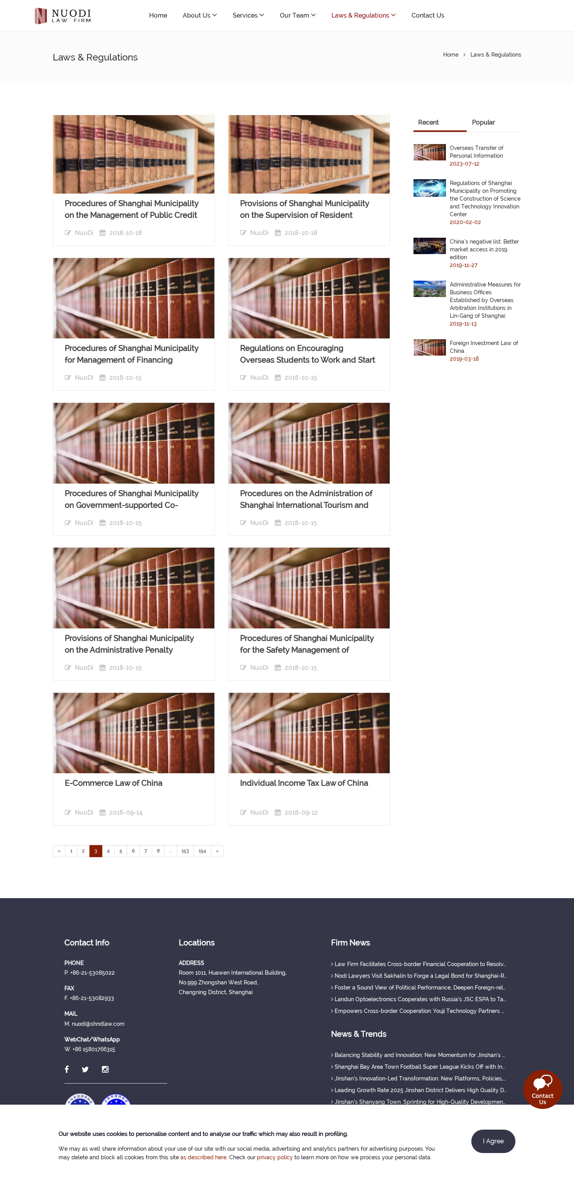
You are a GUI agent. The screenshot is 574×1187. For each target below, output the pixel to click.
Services (246, 15)
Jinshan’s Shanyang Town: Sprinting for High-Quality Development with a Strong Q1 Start (420, 1102)
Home (158, 15)
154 (202, 851)
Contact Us (428, 15)
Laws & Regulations (361, 15)
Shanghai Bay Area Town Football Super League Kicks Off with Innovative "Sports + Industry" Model (420, 1067)
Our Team (295, 15)
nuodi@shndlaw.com (509, 15)
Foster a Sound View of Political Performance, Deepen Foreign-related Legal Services (420, 987)
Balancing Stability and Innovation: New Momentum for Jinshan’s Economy (420, 1055)
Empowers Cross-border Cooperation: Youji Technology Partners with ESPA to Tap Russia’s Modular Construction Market (420, 1011)
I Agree (493, 1141)
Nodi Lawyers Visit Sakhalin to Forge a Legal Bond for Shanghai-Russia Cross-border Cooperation (420, 976)
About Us (197, 15)
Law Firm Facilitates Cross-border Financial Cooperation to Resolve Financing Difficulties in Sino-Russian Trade (420, 964)
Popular (483, 122)
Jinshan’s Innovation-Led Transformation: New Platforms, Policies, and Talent (420, 1078)
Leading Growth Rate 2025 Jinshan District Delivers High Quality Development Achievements (420, 1090)
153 (185, 851)
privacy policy (275, 1157)
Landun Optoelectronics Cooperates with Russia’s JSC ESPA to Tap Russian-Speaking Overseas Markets (420, 999)
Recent (428, 122)
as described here (203, 1157)
